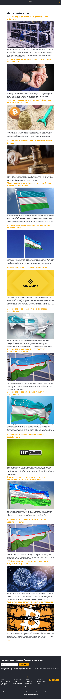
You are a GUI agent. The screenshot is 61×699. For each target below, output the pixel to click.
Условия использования (42, 696)
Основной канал (17, 679)
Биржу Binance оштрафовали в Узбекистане (27, 267)
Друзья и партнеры (29, 686)
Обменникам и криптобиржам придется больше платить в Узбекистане (29, 184)
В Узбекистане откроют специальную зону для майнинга (29, 18)
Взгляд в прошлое (5, 681)
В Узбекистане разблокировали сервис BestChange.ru (25, 435)
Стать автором (28, 681)
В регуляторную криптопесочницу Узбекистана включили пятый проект (29, 101)
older (8, 640)
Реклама (27, 685)
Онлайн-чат (16, 681)
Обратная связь (28, 683)
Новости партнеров (41, 681)
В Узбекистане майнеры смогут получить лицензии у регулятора (26, 350)
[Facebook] (55, 680)
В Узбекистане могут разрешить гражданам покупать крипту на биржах (27, 562)
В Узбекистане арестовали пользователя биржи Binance (29, 142)
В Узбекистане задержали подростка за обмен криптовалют (29, 60)
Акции (38, 685)
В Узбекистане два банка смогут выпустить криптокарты (27, 393)
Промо (38, 683)
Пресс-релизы (40, 679)
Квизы (2, 679)
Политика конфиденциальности (30, 696)
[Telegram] (50, 680)
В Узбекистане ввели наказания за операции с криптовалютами (28, 226)
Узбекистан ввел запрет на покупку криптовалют (30, 602)
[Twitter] (53, 680)
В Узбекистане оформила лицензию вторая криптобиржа (27, 310)
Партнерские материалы (4, 684)
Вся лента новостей (17, 683)
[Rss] (58, 680)
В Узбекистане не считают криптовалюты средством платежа (26, 520)
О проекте (27, 679)
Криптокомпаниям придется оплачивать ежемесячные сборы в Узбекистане (26, 478)
